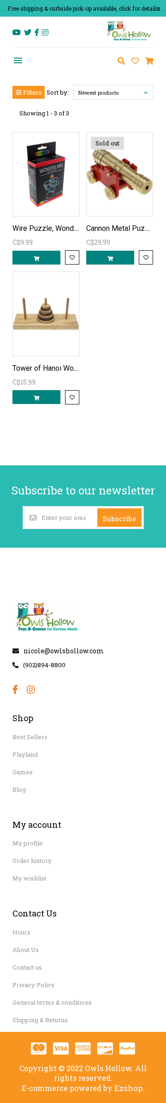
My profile (27, 843)
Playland (25, 754)
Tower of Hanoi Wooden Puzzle (63, 368)
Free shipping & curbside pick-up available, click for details (83, 8)
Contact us (27, 967)
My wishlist (29, 878)
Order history (32, 860)
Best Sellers (29, 737)
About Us (25, 950)
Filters (32, 92)
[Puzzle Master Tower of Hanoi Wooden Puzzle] (45, 313)
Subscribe (119, 518)
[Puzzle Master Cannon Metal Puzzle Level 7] (119, 174)
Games (22, 772)
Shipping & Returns (40, 1020)
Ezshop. (129, 1088)
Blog (19, 789)
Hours (21, 932)
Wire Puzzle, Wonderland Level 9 (65, 228)
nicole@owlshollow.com (64, 650)
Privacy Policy (33, 985)
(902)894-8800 (44, 665)
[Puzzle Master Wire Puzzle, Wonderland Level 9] (45, 174)
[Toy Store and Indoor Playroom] (130, 40)
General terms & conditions (52, 1002)
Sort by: (58, 92)
